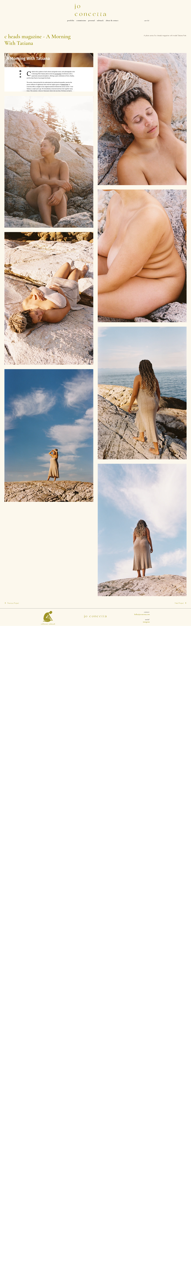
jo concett (94, 616)
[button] (147, 21)
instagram (146, 622)
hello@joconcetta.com (142, 614)
